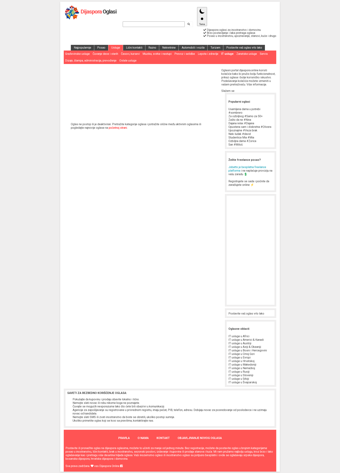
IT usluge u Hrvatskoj (241, 361)
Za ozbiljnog (245, 116)
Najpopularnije (82, 47)
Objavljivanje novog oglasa (200, 438)
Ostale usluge (128, 60)
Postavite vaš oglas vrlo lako (244, 47)
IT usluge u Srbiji (238, 378)
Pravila (124, 438)
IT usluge (227, 53)
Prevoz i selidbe (184, 53)
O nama (143, 438)
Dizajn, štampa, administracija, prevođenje (91, 60)
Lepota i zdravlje (208, 53)
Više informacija (256, 84)
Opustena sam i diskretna (249, 127)
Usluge (115, 47)
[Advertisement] (142, 90)
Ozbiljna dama (242, 141)
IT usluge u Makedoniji (242, 364)
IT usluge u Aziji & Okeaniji (244, 347)
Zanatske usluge (246, 53)
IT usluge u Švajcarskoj (242, 382)
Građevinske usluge (77, 53)
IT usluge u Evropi (239, 357)
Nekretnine (169, 47)
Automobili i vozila (193, 47)
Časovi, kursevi (130, 53)
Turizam (215, 47)
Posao (101, 47)
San (235, 144)
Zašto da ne (239, 119)
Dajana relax (241, 123)
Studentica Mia (241, 137)
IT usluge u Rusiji (239, 371)
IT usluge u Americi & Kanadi (246, 339)
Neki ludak (239, 134)
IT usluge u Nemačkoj (241, 368)
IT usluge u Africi (238, 336)
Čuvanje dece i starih (105, 53)
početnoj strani (118, 127)
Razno (152, 47)
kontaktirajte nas (143, 420)
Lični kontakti (134, 47)
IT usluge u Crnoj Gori (241, 354)
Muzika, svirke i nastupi (157, 53)
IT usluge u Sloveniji (240, 375)
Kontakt (163, 438)
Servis (264, 53)
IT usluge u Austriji (239, 343)
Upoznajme (242, 130)
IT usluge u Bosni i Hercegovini (247, 350)
